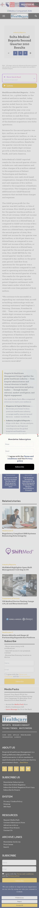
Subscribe (19, 467)
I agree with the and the (20, 458)
